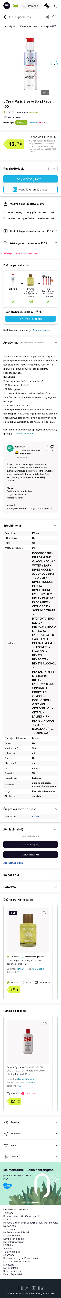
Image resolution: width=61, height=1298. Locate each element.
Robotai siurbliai (12, 1271)
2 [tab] (32, 1202)
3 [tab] (37, 1202)
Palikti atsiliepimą (30, 844)
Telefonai (8, 1212)
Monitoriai (9, 1264)
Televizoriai (9, 1229)
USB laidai (8, 1245)
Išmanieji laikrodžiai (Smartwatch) (21, 1216)
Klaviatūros (9, 1225)
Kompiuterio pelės (13, 1238)
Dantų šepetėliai (12, 1274)
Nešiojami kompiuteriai (16, 1232)
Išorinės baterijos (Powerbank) (20, 1258)
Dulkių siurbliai (11, 1267)
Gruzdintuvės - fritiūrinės (17, 1261)
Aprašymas (10, 26)
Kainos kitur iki (42, 137)
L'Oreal (35, 816)
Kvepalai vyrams (12, 1235)
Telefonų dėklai (12, 1251)
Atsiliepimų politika (13, 862)
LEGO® (7, 1219)
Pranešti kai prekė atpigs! (33, 189)
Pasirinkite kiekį (13, 168)
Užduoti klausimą (30, 854)
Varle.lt (21, 122)
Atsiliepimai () (48, 26)
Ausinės (7, 1248)
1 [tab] (25, 1202)
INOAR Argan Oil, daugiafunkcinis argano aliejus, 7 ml (32, 293)
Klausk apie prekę (28, 26)
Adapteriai (9, 1255)
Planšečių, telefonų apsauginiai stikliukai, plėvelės (30, 1222)
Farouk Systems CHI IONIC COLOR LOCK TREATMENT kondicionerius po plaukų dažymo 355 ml (26, 1071)
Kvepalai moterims (13, 1242)
